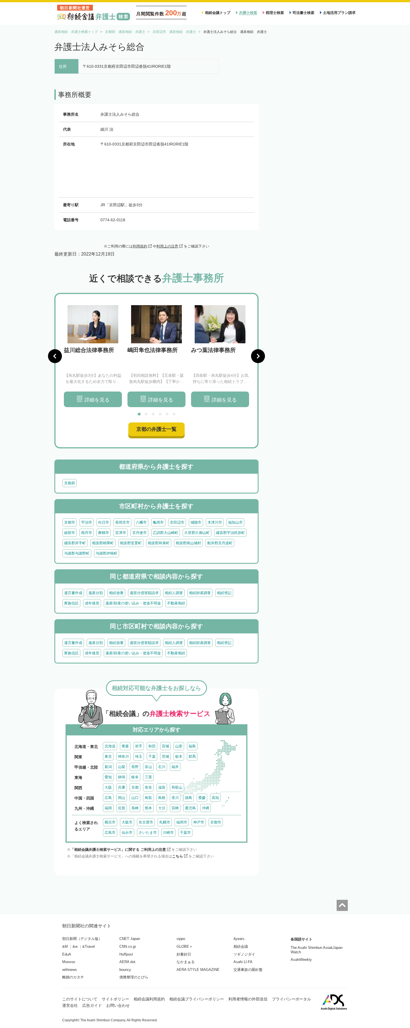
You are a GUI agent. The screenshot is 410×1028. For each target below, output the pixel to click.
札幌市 (164, 822)
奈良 (148, 787)
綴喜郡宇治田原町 (230, 533)
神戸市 (198, 822)
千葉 (152, 756)
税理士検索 (275, 13)
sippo (181, 939)
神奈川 (123, 756)
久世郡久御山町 (197, 533)
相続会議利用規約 (149, 999)
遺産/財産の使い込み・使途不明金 (133, 603)
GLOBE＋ (185, 946)
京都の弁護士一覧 (156, 429)
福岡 (108, 808)
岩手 (138, 746)
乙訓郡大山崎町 (165, 533)
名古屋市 (146, 822)
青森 (125, 746)
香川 (175, 798)
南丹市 (86, 533)
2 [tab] (146, 414)
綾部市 (69, 533)
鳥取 (148, 798)
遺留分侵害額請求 (144, 593)
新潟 (108, 767)
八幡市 (141, 522)
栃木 (178, 756)
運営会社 (70, 1005)
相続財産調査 (200, 593)
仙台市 (127, 832)
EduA (66, 954)
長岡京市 (122, 522)
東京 (108, 756)
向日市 (103, 522)
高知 (215, 798)
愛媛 (202, 798)
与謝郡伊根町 (106, 553)
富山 (148, 767)
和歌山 (177, 787)
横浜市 (110, 822)
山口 (135, 798)
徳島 (188, 798)
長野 (135, 767)
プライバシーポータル (291, 999)
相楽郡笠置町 (131, 543)
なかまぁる (186, 962)
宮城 (165, 746)
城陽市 (195, 522)
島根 (161, 798)
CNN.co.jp (127, 946)
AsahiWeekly (301, 959)
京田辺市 (177, 522)
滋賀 (161, 787)
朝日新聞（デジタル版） (82, 939)
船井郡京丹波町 (220, 543)
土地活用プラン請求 (339, 13)
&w (75, 946)
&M (65, 946)
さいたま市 (148, 832)
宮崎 (175, 808)
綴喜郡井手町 (75, 543)
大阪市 (127, 822)
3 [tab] (153, 414)
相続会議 (240, 946)
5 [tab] (167, 414)
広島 (108, 798)
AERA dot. (127, 962)
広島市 (110, 832)
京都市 (69, 522)
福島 (192, 746)
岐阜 (135, 777)
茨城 (165, 756)
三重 (148, 777)
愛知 (108, 777)
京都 (135, 787)
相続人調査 (174, 593)
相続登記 (224, 593)
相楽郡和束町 (159, 543)
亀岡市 (158, 522)
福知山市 (235, 522)
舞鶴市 (103, 533)
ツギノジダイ (244, 954)
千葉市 (185, 832)
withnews (69, 970)
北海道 (110, 746)
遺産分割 (95, 593)
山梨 (121, 767)
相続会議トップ (217, 13)
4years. (239, 939)
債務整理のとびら (133, 977)
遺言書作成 (73, 593)
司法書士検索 (303, 13)
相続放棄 (116, 593)
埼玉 (138, 756)
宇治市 (86, 522)
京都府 (69, 483)
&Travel (88, 946)
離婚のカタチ (73, 977)
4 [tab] (160, 414)
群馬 (192, 756)
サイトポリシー (115, 999)
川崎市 (168, 832)
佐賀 (121, 808)
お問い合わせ (118, 1005)
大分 (161, 808)
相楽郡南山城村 (188, 543)
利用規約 (140, 246)
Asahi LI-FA (242, 962)
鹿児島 (190, 808)
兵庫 (121, 787)
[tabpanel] (93, 356)
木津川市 (215, 522)
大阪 (108, 787)
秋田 (152, 746)
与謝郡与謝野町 (77, 553)
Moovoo (68, 962)
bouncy (125, 970)
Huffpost (126, 954)
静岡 (121, 777)
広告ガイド (92, 1005)
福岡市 (181, 822)
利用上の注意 (167, 246)
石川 (161, 767)
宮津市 (120, 533)
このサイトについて (79, 999)
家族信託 (71, 603)
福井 (175, 767)
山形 (178, 746)
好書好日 (184, 954)
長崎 (135, 808)
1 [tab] (139, 414)
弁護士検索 (248, 13)
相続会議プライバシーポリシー (196, 999)
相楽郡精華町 (103, 543)
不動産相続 (176, 603)
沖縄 (205, 808)
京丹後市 (139, 533)
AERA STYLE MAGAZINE (198, 970)
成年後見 (92, 603)
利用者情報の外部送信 (247, 999)
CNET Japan (129, 939)
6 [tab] (174, 414)
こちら (177, 856)
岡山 (121, 798)
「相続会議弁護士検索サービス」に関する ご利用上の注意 (118, 849)
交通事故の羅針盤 (247, 970)
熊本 (148, 808)
